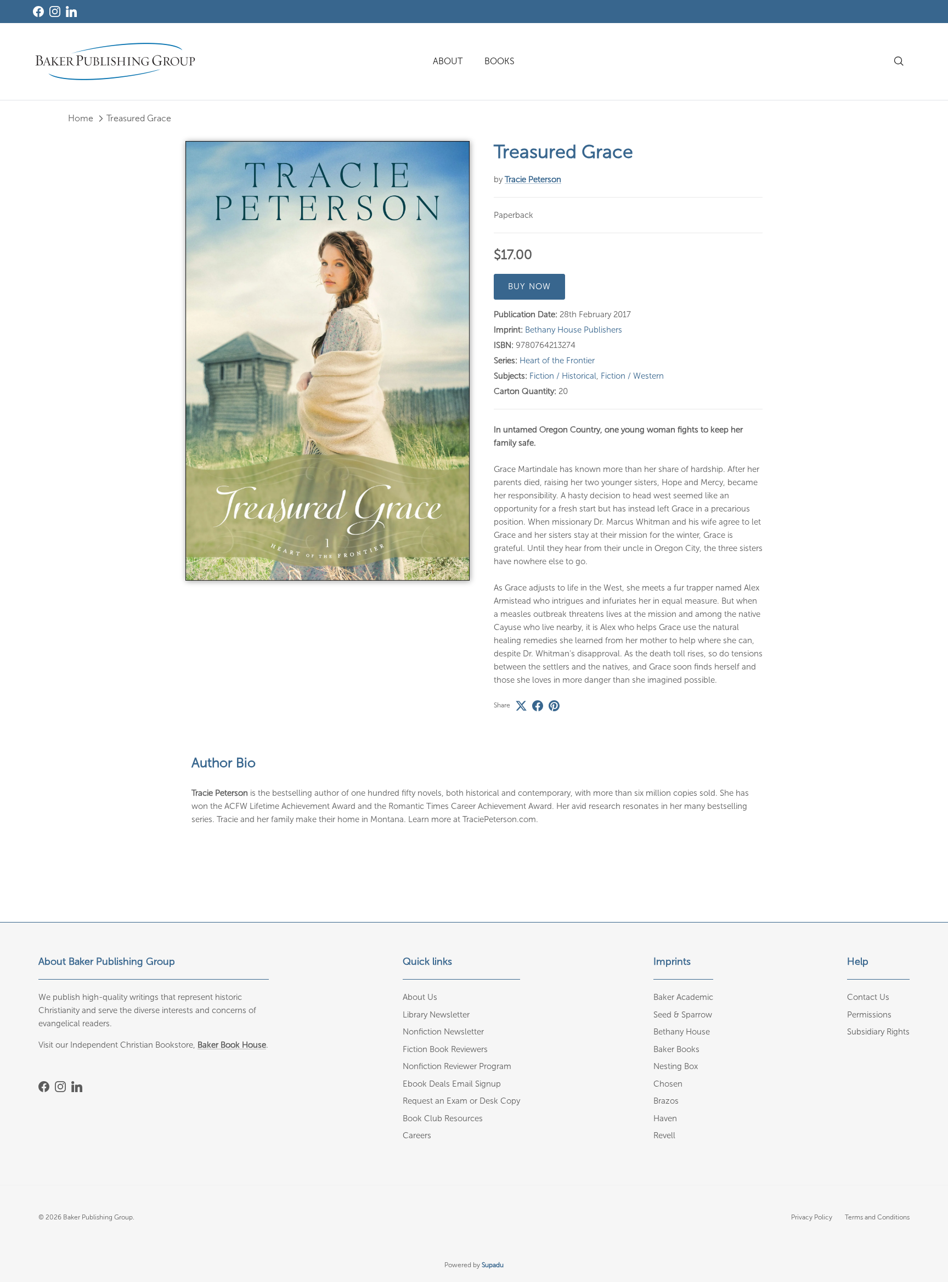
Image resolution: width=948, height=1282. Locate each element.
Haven (665, 1118)
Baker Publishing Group (98, 1217)
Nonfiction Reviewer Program (457, 1066)
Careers (417, 1135)
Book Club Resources (443, 1118)
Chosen (667, 1084)
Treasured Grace (138, 118)
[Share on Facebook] (537, 705)
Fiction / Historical (562, 376)
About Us (420, 997)
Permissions (869, 1015)
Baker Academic (683, 997)
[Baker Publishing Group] (115, 61)
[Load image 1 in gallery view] (327, 361)
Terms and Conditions (877, 1217)
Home (80, 118)
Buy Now (529, 286)
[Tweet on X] (521, 705)
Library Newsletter (436, 1015)
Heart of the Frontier (557, 361)
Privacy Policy (811, 1217)
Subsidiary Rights (878, 1032)
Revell (664, 1135)
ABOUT (447, 61)
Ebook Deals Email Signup (452, 1084)
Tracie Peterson (533, 179)
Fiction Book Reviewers (445, 1049)
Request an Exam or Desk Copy (461, 1101)
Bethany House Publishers (573, 330)
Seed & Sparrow (682, 1015)
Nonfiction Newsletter (443, 1032)
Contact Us (868, 997)
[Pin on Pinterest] (554, 705)
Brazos (666, 1101)
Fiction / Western (632, 376)
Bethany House (681, 1032)
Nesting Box (675, 1066)
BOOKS (499, 61)
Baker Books (676, 1049)
